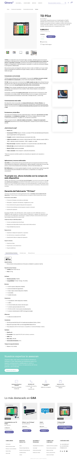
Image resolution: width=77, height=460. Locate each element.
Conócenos (8, 444)
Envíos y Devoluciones (51, 452)
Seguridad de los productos (38, 445)
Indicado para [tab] (23, 253)
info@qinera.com (63, 447)
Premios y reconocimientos (11, 448)
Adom (20, 445)
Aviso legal (35, 447)
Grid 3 (41, 422)
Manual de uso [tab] (31, 253)
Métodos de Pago (50, 450)
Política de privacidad (37, 450)
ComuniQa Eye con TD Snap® (11, 422)
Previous (4, 52)
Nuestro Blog (8, 451)
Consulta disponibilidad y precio (65, 427)
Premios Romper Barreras (24, 447)
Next (36, 52)
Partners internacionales (10, 446)
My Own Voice (23, 180)
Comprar (50, 36)
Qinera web (8, 453)
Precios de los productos (51, 447)
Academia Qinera (22, 452)
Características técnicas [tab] (11, 253)
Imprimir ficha (43, 41)
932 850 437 (31, 384)
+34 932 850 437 (65, 444)
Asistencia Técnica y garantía (52, 445)
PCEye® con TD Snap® (28, 422)
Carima (20, 454)
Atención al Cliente (50, 454)
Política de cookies (36, 452)
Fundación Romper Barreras (24, 450)
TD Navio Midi (61, 422)
